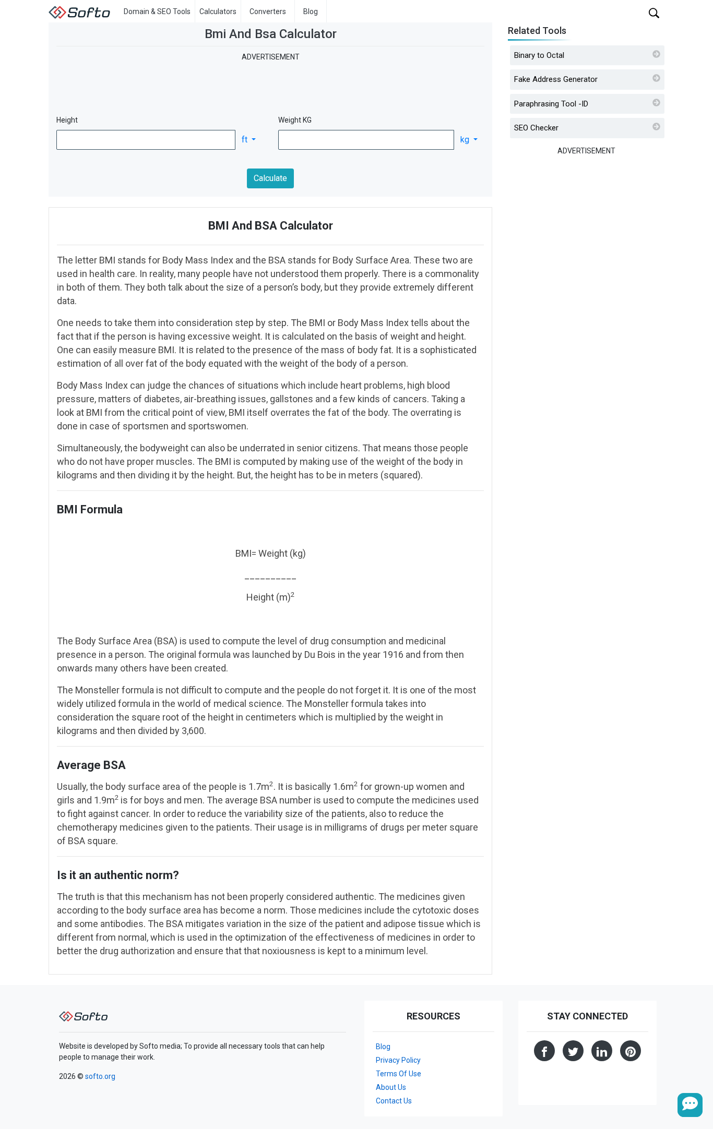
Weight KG (295, 120)
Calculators (217, 11)
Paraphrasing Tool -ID (551, 104)
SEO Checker (536, 128)
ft (245, 140)
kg (465, 140)
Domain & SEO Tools (157, 11)
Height (67, 120)
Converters (267, 11)
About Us (391, 1087)
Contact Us (394, 1101)
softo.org (100, 1076)
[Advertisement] (270, 86)
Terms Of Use (398, 1074)
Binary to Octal (539, 55)
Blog (310, 11)
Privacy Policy (398, 1060)
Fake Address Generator (556, 79)
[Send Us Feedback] (690, 1105)
